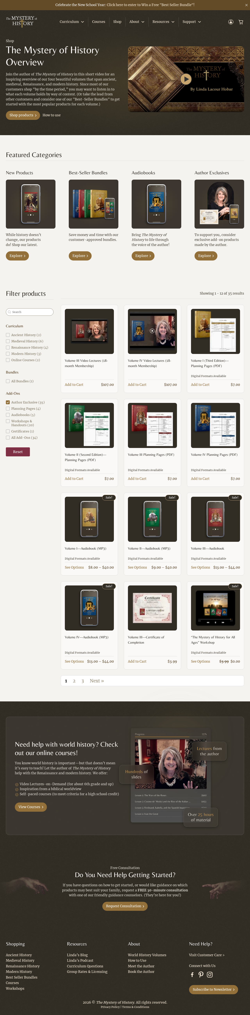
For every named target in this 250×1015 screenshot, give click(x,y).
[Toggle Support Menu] (199, 22)
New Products (19, 172)
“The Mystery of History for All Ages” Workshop (213, 639)
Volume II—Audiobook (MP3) (149, 548)
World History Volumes (147, 955)
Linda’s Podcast (80, 960)
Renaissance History (23, 966)
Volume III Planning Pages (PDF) (151, 454)
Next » (97, 681)
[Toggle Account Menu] (231, 22)
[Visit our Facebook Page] (192, 975)
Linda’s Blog (77, 955)
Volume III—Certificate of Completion (146, 639)
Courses (98, 22)
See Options (74, 567)
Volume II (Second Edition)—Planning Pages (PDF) (85, 457)
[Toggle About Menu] (143, 22)
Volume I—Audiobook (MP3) (85, 548)
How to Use (137, 960)
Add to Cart (74, 385)
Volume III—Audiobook (207, 548)
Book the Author (141, 972)
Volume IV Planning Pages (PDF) (214, 454)
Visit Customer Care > (207, 955)
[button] (186, 79)
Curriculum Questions (85, 966)
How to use (52, 115)
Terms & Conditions (135, 1007)
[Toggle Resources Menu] (173, 22)
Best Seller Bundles (22, 977)
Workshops (15, 988)
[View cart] (241, 22)
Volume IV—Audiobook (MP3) (86, 637)
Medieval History (20, 960)
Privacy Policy (110, 1007)
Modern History (19, 972)
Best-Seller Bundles (88, 172)
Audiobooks (143, 172)
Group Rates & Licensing (87, 972)
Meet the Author (141, 966)
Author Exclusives (212, 172)
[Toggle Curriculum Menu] (82, 22)
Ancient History (19, 955)
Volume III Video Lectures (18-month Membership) (86, 363)
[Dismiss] (246, 5)
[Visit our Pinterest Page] (201, 975)
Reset (18, 452)
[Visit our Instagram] (210, 975)
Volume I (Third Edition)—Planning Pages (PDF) (210, 363)
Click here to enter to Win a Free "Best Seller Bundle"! (151, 5)
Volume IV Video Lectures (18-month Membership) (149, 363)
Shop (117, 22)
